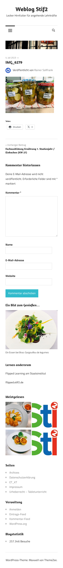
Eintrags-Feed (17, 514)
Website (10, 276)
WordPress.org (18, 524)
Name (9, 245)
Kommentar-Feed (19, 519)
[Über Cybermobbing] (45, 443)
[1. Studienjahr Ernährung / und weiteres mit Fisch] (18, 415)
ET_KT (13, 482)
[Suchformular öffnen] (54, 30)
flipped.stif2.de (14, 382)
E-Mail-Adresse (14, 260)
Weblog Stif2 (32, 9)
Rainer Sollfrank (43, 70)
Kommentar (13, 193)
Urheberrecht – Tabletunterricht (28, 492)
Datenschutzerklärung (22, 477)
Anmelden (15, 509)
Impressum (15, 487)
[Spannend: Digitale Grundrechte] (45, 415)
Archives (14, 472)
